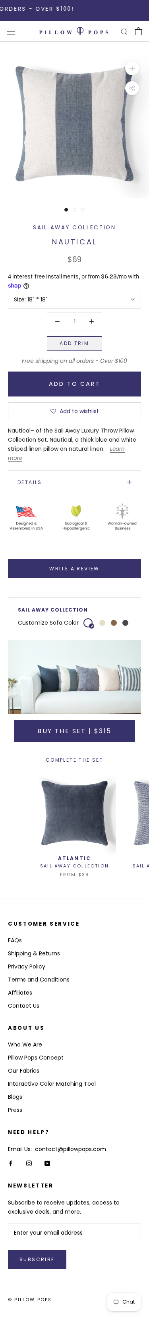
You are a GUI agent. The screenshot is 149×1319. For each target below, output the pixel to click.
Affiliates (20, 993)
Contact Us (23, 1006)
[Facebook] (11, 1162)
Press (15, 1110)
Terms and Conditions (39, 980)
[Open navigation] (11, 31)
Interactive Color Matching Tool (52, 1084)
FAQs (15, 940)
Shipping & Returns (34, 953)
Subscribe (37, 1259)
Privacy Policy (26, 966)
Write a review (74, 568)
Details (29, 482)
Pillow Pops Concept (36, 1058)
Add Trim (74, 343)
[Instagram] (29, 1162)
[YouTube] (47, 1162)
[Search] (124, 31)
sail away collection (74, 227)
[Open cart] (138, 31)
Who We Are (25, 1044)
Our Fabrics (23, 1071)
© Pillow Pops (30, 1299)
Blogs (15, 1097)
